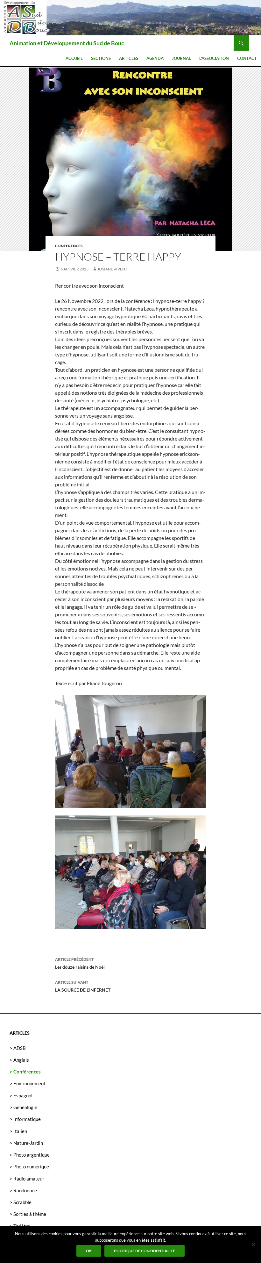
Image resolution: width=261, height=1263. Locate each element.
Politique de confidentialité (144, 1250)
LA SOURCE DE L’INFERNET (82, 986)
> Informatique (25, 1119)
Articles (128, 58)
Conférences (69, 245)
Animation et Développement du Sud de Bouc (67, 43)
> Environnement (28, 1083)
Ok (89, 1250)
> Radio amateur (27, 1178)
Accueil (74, 58)
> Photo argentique (30, 1155)
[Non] (253, 1244)
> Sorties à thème (28, 1214)
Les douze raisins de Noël (80, 963)
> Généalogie (23, 1107)
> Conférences (25, 1071)
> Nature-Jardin (26, 1143)
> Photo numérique (29, 1166)
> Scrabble (21, 1202)
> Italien (18, 1131)
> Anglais (19, 1060)
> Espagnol (21, 1095)
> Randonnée (23, 1190)
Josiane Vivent (112, 269)
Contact (247, 58)
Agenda (155, 58)
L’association (214, 58)
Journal (181, 58)
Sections (101, 58)
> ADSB (18, 1048)
